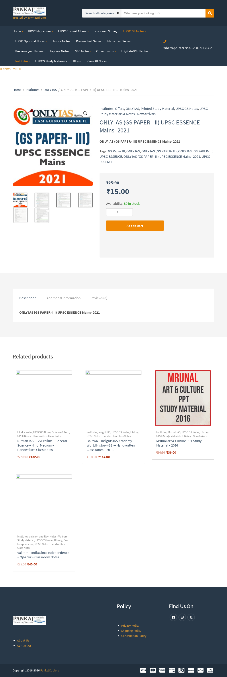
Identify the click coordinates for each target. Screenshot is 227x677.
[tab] (28, 298)
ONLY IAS (50, 89)
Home (17, 31)
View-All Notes (97, 61)
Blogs (77, 61)
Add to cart (135, 225)
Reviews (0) (99, 298)
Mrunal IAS (174, 432)
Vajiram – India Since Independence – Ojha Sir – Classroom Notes (43, 554)
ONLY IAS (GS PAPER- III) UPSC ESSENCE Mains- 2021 (161, 156)
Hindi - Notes (24, 432)
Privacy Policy (130, 626)
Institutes (21, 61)
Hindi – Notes (61, 41)
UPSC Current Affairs (72, 31)
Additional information (64, 298)
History (134, 432)
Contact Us (24, 645)
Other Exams (105, 51)
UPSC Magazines (39, 31)
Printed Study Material (157, 108)
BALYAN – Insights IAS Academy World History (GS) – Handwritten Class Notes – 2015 (111, 445)
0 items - (10, 69)
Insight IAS (104, 432)
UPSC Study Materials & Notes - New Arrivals (181, 436)
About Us (23, 640)
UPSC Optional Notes (30, 41)
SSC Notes (82, 51)
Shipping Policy (131, 631)
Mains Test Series (119, 41)
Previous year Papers (29, 51)
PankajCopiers (49, 670)
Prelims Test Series (88, 41)
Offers (119, 108)
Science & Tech (60, 432)
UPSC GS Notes (133, 31)
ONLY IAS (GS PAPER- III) (159, 151)
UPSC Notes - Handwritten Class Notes (39, 436)
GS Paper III (116, 151)
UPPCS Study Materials (51, 61)
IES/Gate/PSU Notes (134, 51)
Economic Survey (105, 31)
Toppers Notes (59, 51)
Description (28, 298)
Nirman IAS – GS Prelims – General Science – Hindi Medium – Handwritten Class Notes (42, 445)
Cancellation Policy (134, 636)
